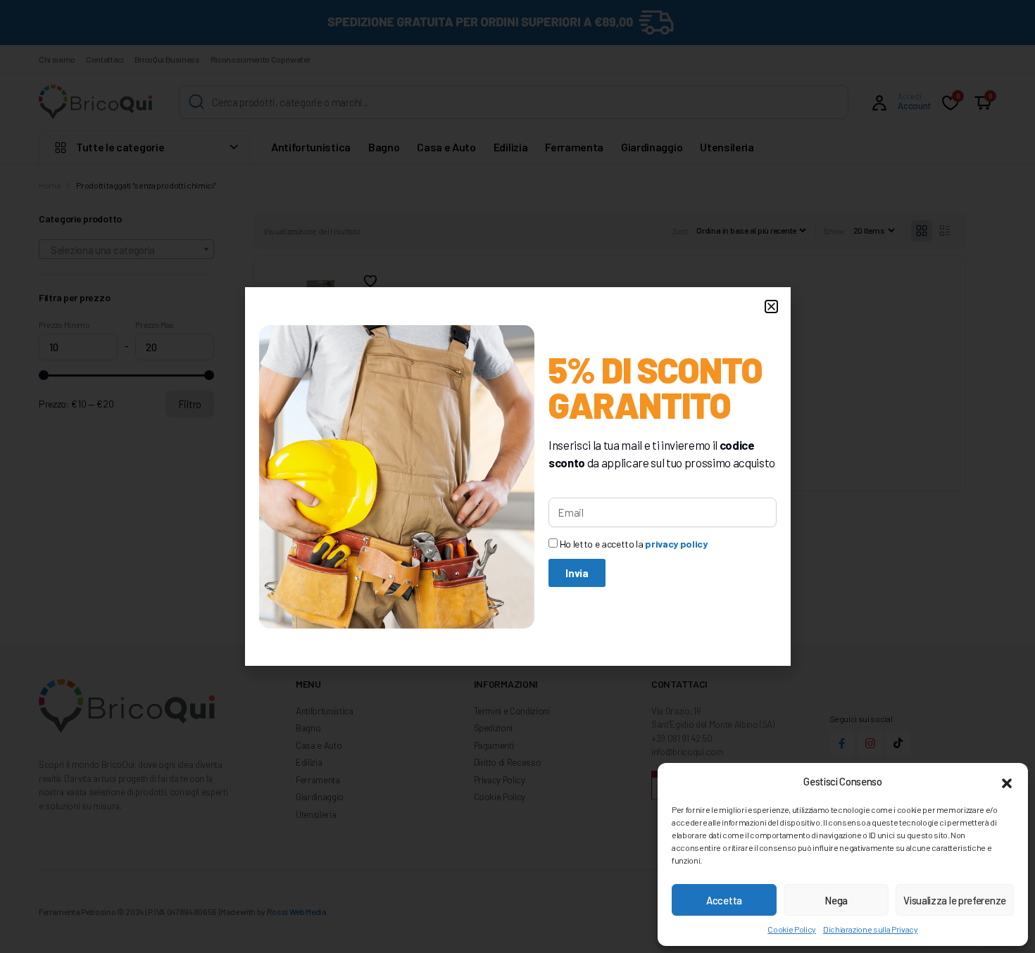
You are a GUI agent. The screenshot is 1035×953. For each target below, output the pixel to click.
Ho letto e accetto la (634, 544)
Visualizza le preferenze (954, 900)
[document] (517, 476)
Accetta (724, 900)
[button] (1007, 781)
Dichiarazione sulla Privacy (870, 929)
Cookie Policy (791, 929)
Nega (836, 900)
